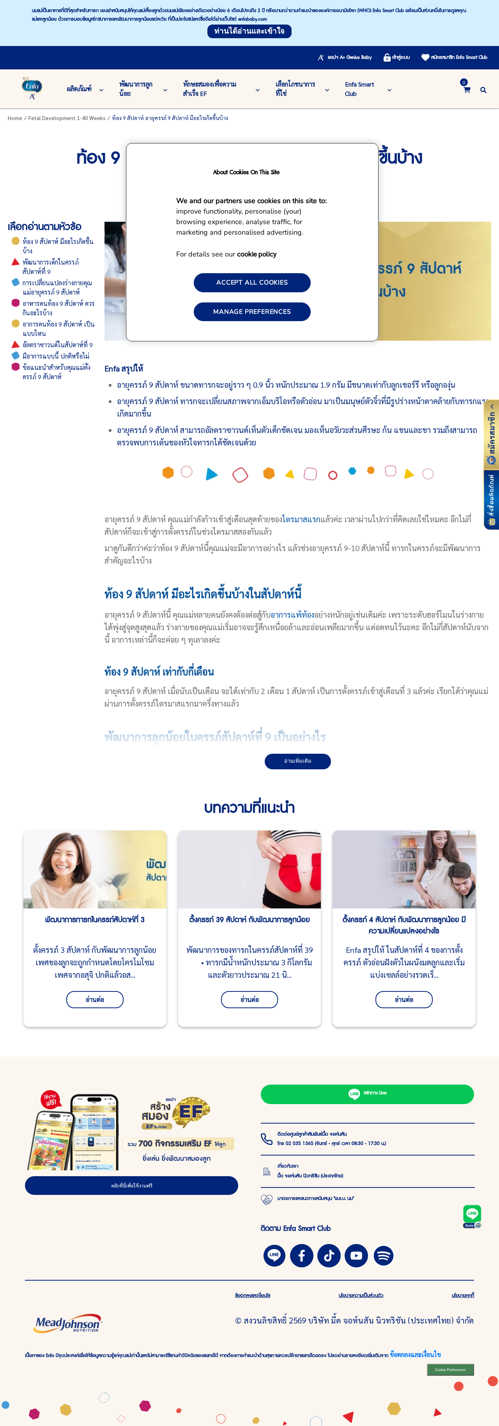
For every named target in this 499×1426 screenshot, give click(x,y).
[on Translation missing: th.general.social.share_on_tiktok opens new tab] (329, 1254)
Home (15, 117)
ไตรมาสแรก (301, 519)
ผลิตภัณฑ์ (79, 89)
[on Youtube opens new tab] (356, 1254)
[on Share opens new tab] (301, 1254)
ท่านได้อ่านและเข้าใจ (249, 31)
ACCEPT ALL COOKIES (252, 282)
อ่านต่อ (95, 999)
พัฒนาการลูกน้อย (135, 88)
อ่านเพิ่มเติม (297, 761)
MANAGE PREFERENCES (252, 311)
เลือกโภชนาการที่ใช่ (295, 88)
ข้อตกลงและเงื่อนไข (415, 1354)
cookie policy (256, 253)
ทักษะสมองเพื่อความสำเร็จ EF (209, 88)
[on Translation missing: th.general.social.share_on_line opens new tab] (274, 1254)
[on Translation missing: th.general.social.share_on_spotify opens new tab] (383, 1254)
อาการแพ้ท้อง (292, 615)
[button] (483, 89)
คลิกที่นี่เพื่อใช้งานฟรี (131, 1185)
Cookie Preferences (450, 1369)
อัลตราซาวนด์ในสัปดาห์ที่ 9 (58, 345)
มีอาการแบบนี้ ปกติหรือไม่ (56, 356)
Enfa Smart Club (359, 88)
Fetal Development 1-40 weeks (67, 117)
